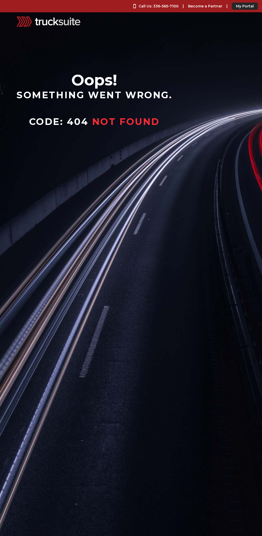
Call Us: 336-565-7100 (159, 6)
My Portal (245, 6)
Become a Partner (205, 6)
